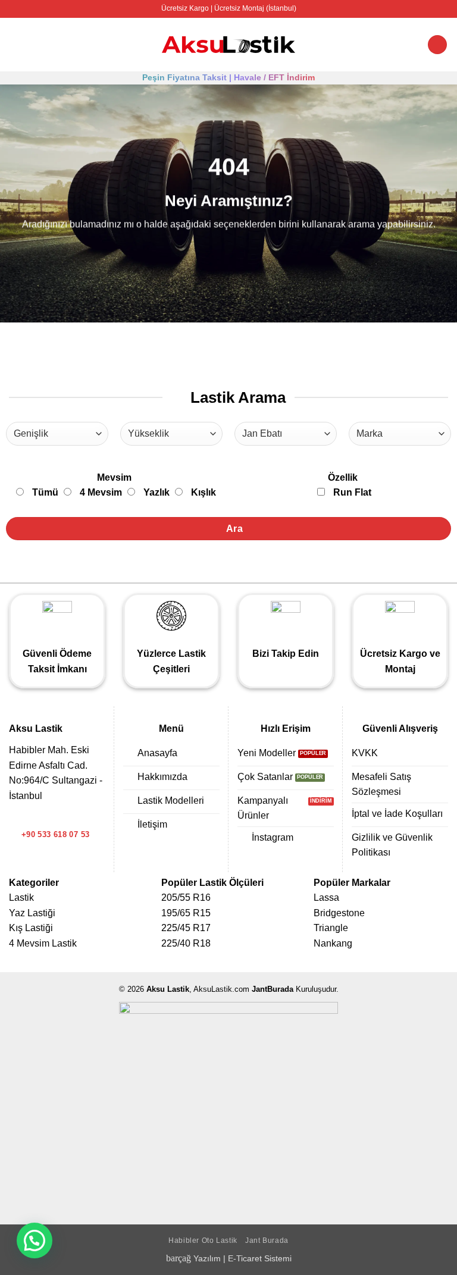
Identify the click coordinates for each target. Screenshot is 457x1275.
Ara (233, 529)
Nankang (333, 943)
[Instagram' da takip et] (16, 817)
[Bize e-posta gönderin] (31, 817)
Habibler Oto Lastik (202, 1240)
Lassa (326, 897)
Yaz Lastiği (32, 913)
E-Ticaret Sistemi (260, 1258)
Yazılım (207, 1258)
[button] (16, 44)
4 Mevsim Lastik (43, 943)
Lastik (21, 897)
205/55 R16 (186, 897)
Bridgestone (339, 913)
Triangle (331, 928)
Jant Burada (267, 1240)
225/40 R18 (186, 943)
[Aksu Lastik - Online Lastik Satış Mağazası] (229, 45)
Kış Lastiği (31, 928)
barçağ (179, 1258)
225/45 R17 (186, 928)
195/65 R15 (186, 913)
